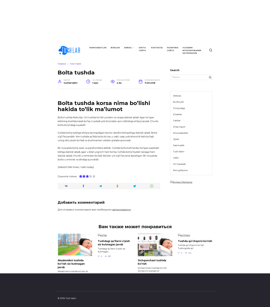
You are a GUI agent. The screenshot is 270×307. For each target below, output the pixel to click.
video (176, 157)
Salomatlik (178, 145)
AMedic (128, 48)
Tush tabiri (178, 151)
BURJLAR (115, 48)
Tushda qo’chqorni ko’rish (195, 240)
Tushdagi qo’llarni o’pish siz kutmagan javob (114, 242)
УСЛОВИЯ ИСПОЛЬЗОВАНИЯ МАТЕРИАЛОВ (192, 50)
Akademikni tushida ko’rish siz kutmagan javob (71, 264)
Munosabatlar (97, 48)
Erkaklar (177, 114)
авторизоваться (121, 209)
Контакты (157, 48)
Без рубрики (180, 170)
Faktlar (177, 120)
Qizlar (176, 139)
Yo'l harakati (179, 164)
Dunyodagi (179, 108)
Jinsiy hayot (179, 126)
